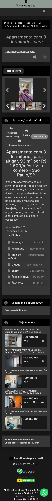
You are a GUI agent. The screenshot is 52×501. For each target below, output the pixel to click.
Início (9, 23)
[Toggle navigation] (44, 11)
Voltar (44, 26)
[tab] (13, 71)
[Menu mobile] (26, 11)
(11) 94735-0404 (28, 5)
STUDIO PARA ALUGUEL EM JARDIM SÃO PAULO (26, 371)
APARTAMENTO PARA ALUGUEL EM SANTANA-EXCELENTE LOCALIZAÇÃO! (24, 351)
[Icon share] (26, 1)
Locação (19, 23)
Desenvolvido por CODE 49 (26, 499)
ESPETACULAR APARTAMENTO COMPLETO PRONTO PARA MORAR (23, 392)
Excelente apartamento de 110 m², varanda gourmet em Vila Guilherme (23, 330)
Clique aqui (10, 442)
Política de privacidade (26, 496)
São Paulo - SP (33, 23)
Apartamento (13, 26)
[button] (8, 90)
